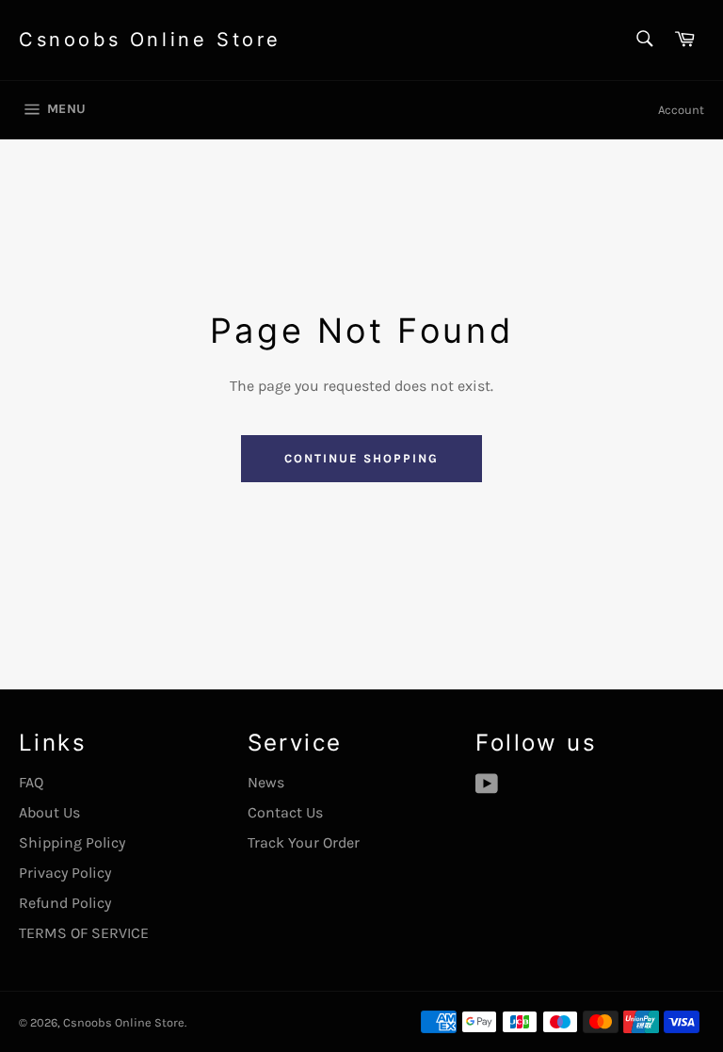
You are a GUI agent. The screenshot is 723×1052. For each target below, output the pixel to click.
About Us (49, 812)
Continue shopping (361, 458)
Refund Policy (65, 903)
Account (681, 110)
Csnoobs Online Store (150, 39)
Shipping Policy (72, 842)
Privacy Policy (65, 873)
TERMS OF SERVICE (84, 933)
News (266, 782)
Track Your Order (304, 842)
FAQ (31, 782)
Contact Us (285, 812)
